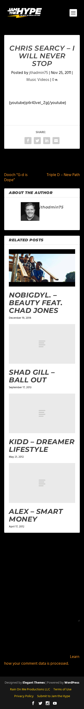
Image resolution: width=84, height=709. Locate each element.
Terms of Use (62, 689)
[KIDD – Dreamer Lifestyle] (42, 413)
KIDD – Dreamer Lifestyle (41, 445)
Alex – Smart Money (36, 515)
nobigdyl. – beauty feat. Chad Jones (36, 303)
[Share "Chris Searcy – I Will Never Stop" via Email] (56, 140)
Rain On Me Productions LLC (30, 689)
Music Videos (37, 80)
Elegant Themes (34, 682)
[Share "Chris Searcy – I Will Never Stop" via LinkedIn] (46, 140)
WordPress (71, 682)
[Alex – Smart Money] (42, 483)
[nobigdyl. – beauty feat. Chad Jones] (42, 268)
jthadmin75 (38, 73)
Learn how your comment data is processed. (41, 660)
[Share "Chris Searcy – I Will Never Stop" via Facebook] (28, 140)
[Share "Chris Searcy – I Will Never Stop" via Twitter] (37, 140)
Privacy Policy (24, 696)
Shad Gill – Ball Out (32, 376)
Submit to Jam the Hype (53, 696)
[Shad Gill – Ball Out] (42, 344)
